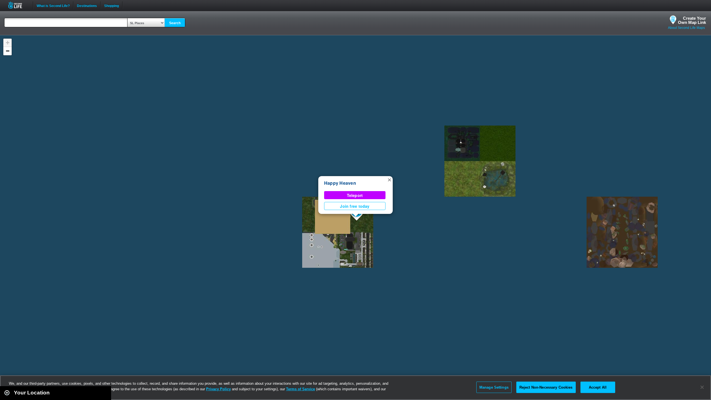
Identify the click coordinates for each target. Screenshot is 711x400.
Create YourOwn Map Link (692, 20)
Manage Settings (494, 387)
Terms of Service (300, 389)
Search (175, 23)
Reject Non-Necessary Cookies (546, 387)
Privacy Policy (218, 389)
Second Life (18, 5)
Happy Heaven (340, 183)
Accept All (598, 387)
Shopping (111, 5)
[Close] (702, 387)
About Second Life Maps (686, 28)
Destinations (87, 5)
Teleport (355, 195)
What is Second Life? (53, 5)
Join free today (354, 206)
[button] (389, 179)
